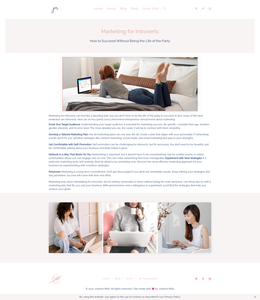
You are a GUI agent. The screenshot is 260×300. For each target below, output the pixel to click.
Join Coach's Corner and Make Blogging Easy (130, 248)
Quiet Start (151, 8)
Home (98, 8)
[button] (164, 8)
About (111, 8)
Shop (135, 8)
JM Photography (148, 278)
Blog (123, 8)
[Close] (255, 297)
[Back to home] (55, 8)
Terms (129, 278)
